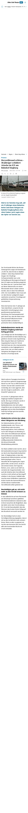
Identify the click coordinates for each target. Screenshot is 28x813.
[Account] (25, 2)
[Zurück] (2, 7)
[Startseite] (13, 2)
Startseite (3, 154)
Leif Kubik (5, 170)
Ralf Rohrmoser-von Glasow (11, 372)
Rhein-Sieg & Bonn (20, 154)
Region (11, 154)
